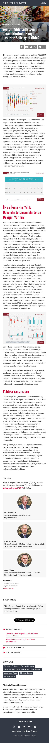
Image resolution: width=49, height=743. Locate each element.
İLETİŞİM (26, 731)
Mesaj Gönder (8, 588)
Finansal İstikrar (9, 670)
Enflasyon (6, 24)
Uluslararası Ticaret (10, 673)
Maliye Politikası (23, 670)
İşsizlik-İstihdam (9, 676)
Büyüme (7, 666)
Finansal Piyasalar (27, 666)
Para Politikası (36, 670)
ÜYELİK (34, 731)
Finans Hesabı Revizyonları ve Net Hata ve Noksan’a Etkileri (22, 635)
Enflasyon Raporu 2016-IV (13, 488)
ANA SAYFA (10, 600)
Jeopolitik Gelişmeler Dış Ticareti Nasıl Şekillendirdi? (20, 640)
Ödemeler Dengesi (26, 673)
